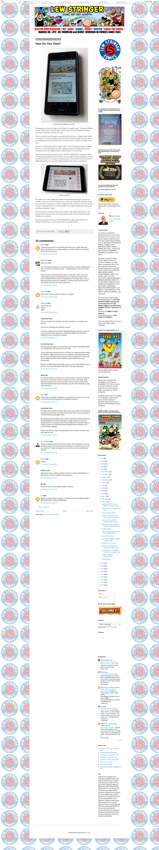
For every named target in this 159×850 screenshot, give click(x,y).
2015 (102, 580)
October (104, 477)
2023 (102, 466)
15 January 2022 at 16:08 (49, 285)
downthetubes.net (106, 660)
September (105, 480)
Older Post (89, 511)
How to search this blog (107, 727)
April (103, 493)
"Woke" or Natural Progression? (107, 555)
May (103, 491)
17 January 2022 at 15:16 (49, 452)
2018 (102, 571)
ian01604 (44, 291)
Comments (104, 597)
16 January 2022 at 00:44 (49, 388)
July (103, 485)
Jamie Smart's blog (106, 764)
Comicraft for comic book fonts (109, 755)
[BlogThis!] (62, 231)
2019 (102, 569)
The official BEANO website (108, 752)
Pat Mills (103, 706)
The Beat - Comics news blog (109, 759)
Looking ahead (106, 559)
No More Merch (106, 529)
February (105, 499)
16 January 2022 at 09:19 (49, 402)
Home (65, 511)
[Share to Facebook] (66, 231)
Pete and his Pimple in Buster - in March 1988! (111, 539)
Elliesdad (44, 303)
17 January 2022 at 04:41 (49, 435)
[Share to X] (64, 231)
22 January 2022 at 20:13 (49, 503)
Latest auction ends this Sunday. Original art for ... (110, 521)
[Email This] (59, 231)
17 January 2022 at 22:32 (49, 464)
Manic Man (44, 260)
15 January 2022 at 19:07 (49, 338)
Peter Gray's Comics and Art (110, 687)
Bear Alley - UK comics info (108, 757)
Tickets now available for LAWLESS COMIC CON (110, 546)
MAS (42, 395)
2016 (102, 577)
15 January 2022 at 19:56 (49, 369)
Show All (119, 740)
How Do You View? (108, 536)
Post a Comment (43, 507)
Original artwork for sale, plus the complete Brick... (111, 532)
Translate (114, 627)
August (104, 482)
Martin (43, 245)
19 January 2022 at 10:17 (49, 478)
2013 (102, 585)
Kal (42, 496)
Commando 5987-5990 (107, 674)
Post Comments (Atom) (51, 514)
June (103, 488)
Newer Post (39, 511)
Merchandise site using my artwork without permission (111, 525)
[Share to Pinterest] (68, 231)
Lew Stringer (45, 441)
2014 (102, 582)
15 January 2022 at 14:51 (49, 254)
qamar (43, 459)
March (104, 496)
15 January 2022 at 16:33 (49, 312)
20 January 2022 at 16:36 (49, 489)
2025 (102, 461)
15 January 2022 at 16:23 (49, 297)
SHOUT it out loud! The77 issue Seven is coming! (110, 516)
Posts (103, 594)
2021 (102, 563)
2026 (102, 458)
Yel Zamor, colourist (106, 762)
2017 (102, 574)
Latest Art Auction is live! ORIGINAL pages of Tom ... (111, 505)
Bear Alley (104, 672)
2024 (102, 464)
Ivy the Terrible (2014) (108, 513)
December (105, 472)
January (104, 502)
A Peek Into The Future (109, 543)
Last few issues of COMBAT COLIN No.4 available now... (111, 551)
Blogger (88, 833)
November (105, 474)
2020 (102, 566)
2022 (102, 469)
